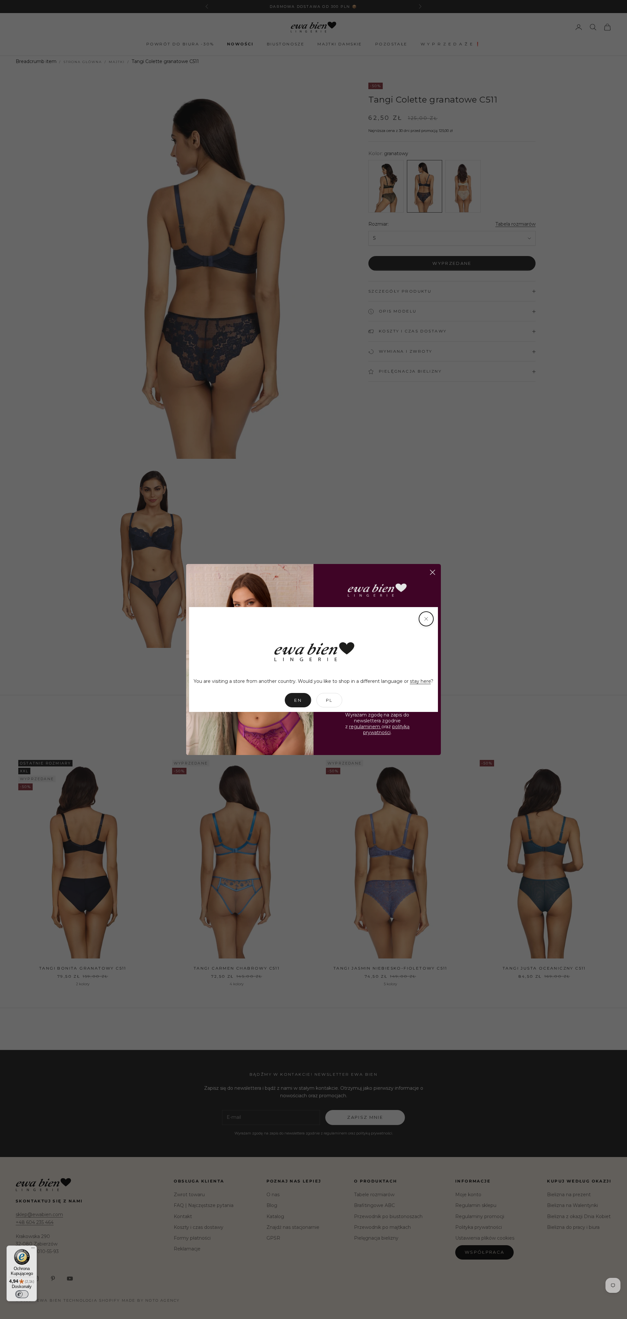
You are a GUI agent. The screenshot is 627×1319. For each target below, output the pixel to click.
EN (298, 700)
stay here (420, 681)
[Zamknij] (426, 619)
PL (329, 700)
